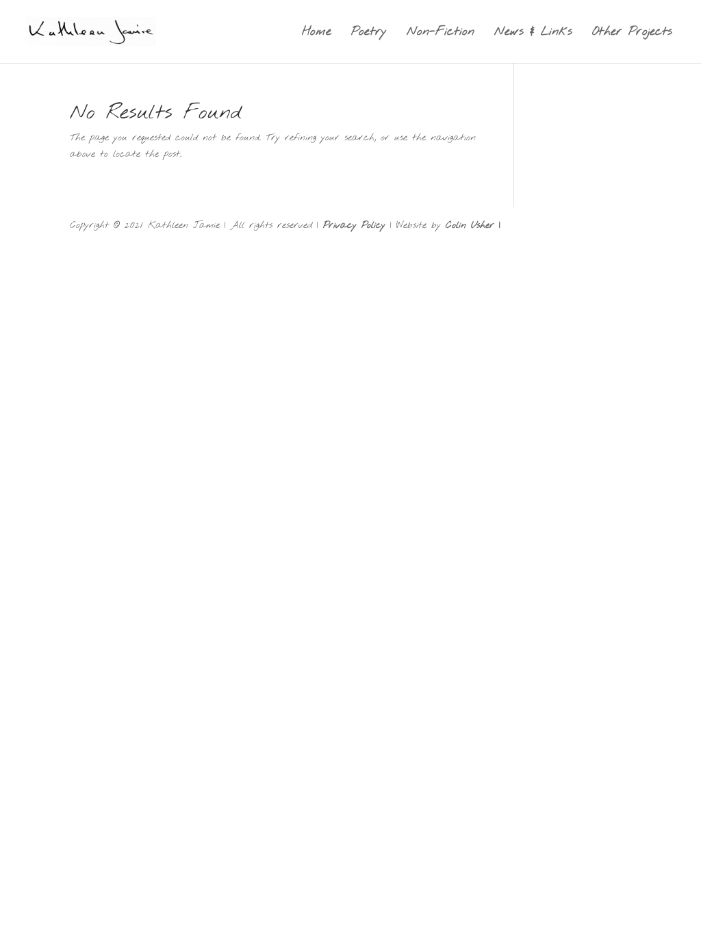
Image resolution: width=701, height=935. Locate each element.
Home (316, 33)
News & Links (533, 33)
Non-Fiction (440, 33)
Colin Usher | (473, 225)
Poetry (369, 33)
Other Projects (632, 33)
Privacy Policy (354, 225)
